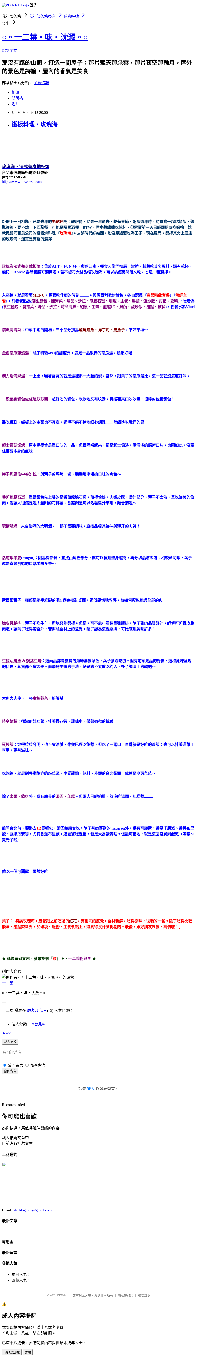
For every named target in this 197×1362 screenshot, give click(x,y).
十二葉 (7, 983)
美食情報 (41, 83)
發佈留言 (10, 1071)
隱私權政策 (125, 1295)
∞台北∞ (38, 1024)
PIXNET (62, 1295)
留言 (43, 1010)
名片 (15, 104)
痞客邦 (32, 1010)
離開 (28, 1352)
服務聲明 (144, 1295)
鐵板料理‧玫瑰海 (35, 124)
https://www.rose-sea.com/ (22, 181)
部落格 (17, 98)
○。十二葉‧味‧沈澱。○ (45, 37)
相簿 (15, 92)
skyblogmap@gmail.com (33, 1210)
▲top (6, 1032)
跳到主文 (9, 51)
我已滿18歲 (12, 1352)
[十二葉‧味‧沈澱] (16, 1201)
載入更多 (10, 1042)
